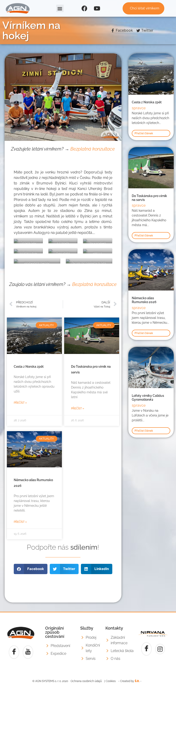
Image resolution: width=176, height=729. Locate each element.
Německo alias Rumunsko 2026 (144, 300)
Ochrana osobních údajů (86, 681)
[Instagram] (160, 649)
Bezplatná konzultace (92, 149)
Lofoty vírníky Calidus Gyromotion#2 (148, 397)
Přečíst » (20, 402)
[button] (60, 8)
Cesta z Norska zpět (29, 366)
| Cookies (110, 681)
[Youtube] (97, 8)
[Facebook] (84, 8)
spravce (139, 108)
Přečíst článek (144, 133)
